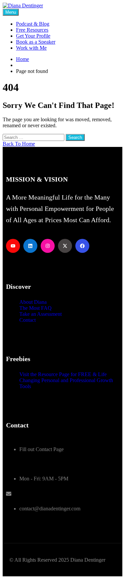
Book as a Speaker (35, 42)
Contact (27, 320)
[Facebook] (82, 246)
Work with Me (31, 48)
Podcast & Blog (32, 24)
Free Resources (32, 30)
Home (22, 59)
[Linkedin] (30, 246)
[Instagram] (48, 246)
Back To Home (19, 144)
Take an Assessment (40, 314)
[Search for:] (34, 137)
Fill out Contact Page (41, 449)
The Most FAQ (35, 308)
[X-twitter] (65, 246)
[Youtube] (13, 246)
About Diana (33, 302)
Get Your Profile (33, 36)
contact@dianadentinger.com (49, 508)
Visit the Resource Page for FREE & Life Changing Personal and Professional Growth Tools (66, 380)
